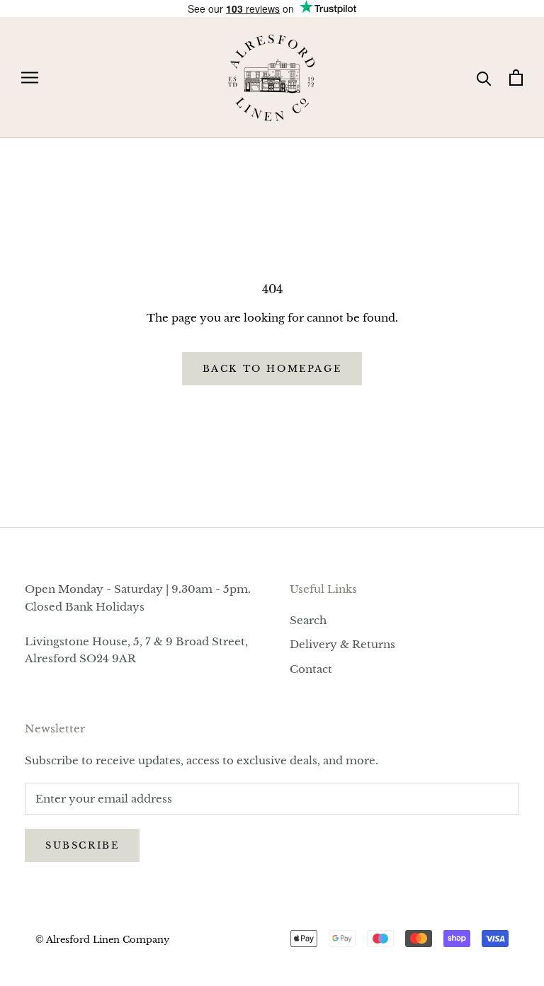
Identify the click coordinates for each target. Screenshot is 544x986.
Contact (311, 669)
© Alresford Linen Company (102, 940)
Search (308, 620)
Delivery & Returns (342, 644)
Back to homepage (272, 369)
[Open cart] (516, 77)
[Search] (484, 77)
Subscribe (82, 845)
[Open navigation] (29, 78)
